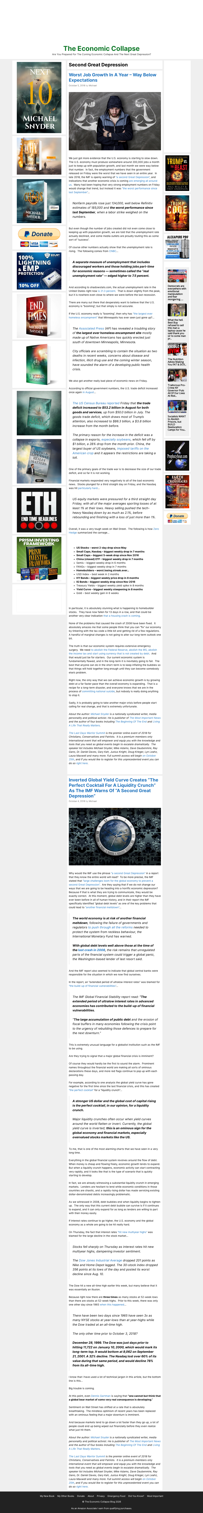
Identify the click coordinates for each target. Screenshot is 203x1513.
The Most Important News (145, 717)
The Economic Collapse (101, 48)
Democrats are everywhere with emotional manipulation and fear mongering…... (177, 293)
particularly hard (88, 488)
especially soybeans (116, 439)
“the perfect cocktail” (81, 1090)
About (91, 1496)
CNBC (112, 251)
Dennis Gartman (101, 1395)
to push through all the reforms (110, 927)
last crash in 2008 (91, 950)
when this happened (112, 1304)
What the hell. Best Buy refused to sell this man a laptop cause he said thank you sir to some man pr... (177, 329)
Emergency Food (116, 1496)
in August (88, 392)
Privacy (101, 1496)
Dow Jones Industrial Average (100, 1260)
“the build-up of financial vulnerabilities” (92, 985)
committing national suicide (98, 691)
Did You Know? (136, 1496)
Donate (81, 1496)
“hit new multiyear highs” (132, 1232)
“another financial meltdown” (102, 907)
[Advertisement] (101, 23)
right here (82, 763)
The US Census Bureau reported (96, 403)
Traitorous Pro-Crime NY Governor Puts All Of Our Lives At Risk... (176, 390)
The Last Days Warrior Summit (87, 733)
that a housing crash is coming (121, 615)
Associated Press (91, 328)
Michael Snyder (100, 714)
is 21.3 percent (106, 290)
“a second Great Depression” (133, 177)
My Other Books (65, 1496)
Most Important (155, 1496)
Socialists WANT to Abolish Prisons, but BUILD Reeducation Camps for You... (177, 423)
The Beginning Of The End (131, 721)
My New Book (47, 1496)
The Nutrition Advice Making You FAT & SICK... (177, 362)
